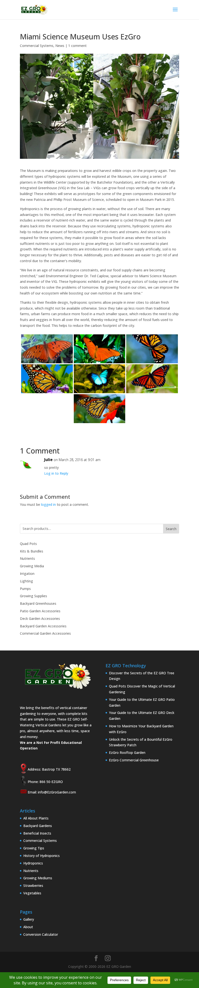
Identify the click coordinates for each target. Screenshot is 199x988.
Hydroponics (33, 863)
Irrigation (27, 573)
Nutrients (27, 558)
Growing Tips (33, 848)
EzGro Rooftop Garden (127, 752)
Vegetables (32, 893)
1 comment (77, 45)
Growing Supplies (33, 596)
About (28, 927)
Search (171, 528)
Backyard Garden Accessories (43, 626)
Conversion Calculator (40, 934)
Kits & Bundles (31, 551)
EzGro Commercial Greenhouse (134, 760)
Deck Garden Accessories (40, 618)
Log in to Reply (56, 473)
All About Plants (36, 818)
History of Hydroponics (41, 855)
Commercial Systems (36, 45)
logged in (48, 504)
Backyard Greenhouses (38, 603)
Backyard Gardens (37, 825)
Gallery (28, 919)
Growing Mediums (37, 878)
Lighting (26, 581)
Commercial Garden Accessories (45, 633)
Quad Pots (28, 543)
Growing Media (32, 566)
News (59, 45)
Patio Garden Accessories (40, 611)
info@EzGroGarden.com (57, 792)
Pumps (25, 588)
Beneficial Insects (37, 833)
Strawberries (33, 885)
